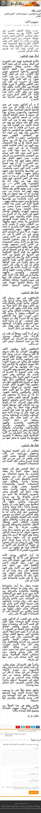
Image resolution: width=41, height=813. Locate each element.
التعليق (36, 748)
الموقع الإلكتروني (34, 780)
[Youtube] (22, 803)
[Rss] (28, 803)
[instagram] (18, 803)
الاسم (36, 767)
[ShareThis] (20, 803)
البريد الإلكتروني (33, 774)
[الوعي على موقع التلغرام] (16, 803)
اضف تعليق (16, 25)
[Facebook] (26, 803)
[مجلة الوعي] (20, 3)
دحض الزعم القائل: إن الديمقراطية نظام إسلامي (15, 734)
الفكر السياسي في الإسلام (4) (27, 730)
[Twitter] (25, 803)
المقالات (24, 25)
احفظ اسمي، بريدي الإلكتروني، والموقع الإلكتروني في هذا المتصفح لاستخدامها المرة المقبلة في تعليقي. (22, 787)
